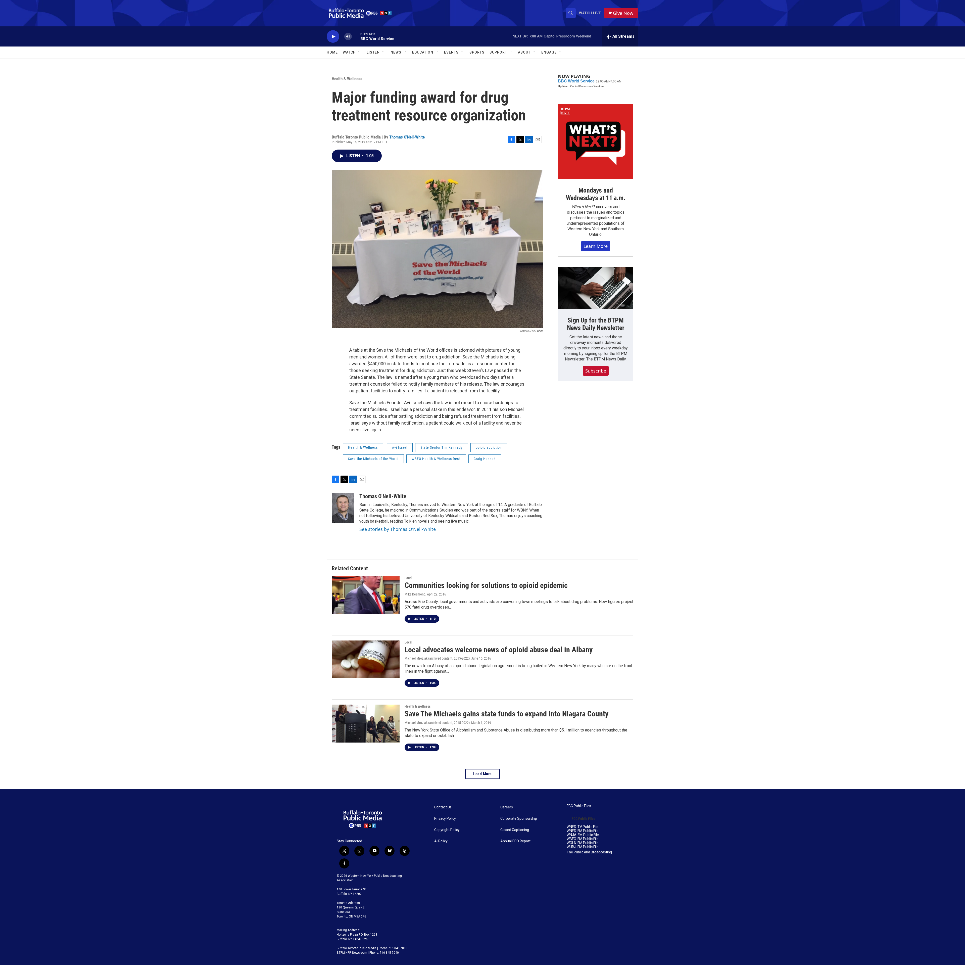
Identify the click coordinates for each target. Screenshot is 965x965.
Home (332, 52)
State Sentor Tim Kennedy (441, 447)
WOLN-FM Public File (583, 843)
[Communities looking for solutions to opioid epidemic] (366, 595)
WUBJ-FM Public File (583, 847)
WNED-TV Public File (582, 827)
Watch (349, 52)
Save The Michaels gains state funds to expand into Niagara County (506, 713)
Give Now (623, 13)
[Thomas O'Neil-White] (343, 508)
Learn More (596, 246)
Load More (482, 773)
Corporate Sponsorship (518, 818)
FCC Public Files (579, 806)
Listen (373, 52)
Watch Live (590, 13)
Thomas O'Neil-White (407, 137)
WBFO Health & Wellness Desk (436, 459)
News (396, 52)
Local (408, 578)
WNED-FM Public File (583, 831)
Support (498, 52)
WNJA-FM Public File (583, 835)
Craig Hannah (485, 459)
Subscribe (595, 371)
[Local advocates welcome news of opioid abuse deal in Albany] (366, 659)
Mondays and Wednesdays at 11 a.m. (595, 194)
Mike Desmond (415, 594)
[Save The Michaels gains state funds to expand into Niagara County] (366, 723)
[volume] (348, 36)
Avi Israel (399, 447)
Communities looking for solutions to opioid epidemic (486, 585)
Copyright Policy (447, 830)
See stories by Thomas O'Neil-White (397, 529)
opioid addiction (489, 447)
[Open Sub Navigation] (360, 52)
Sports (477, 52)
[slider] (356, 36)
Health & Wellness (347, 78)
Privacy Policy (445, 818)
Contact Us (443, 807)
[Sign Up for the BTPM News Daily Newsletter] (595, 288)
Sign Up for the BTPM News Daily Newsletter (595, 324)
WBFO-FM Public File (583, 839)
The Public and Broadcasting (589, 852)
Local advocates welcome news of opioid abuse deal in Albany (499, 649)
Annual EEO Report (515, 841)
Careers (506, 807)
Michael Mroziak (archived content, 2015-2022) (437, 658)
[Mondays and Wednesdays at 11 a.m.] (595, 141)
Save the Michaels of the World (373, 459)
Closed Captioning (514, 830)
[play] (333, 36)
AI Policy (441, 841)
